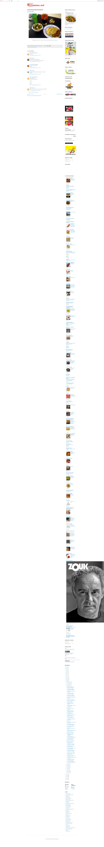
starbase (31, 87)
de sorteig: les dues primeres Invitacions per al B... (71, 756)
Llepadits (67, 342)
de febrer (68, 771)
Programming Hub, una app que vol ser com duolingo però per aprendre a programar (70, 380)
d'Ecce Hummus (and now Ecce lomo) (70, 726)
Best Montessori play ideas (69, 441)
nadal (66, 802)
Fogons (67, 386)
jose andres (67, 825)
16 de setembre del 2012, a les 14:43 (35, 55)
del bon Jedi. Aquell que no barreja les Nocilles (71, 687)
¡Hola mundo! (68, 347)
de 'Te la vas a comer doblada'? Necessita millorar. (70, 703)
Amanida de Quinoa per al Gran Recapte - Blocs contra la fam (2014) (73, 534)
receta (67, 795)
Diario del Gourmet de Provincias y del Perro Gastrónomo (69, 307)
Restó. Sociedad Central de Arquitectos (73, 628)
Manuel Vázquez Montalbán (70, 827)
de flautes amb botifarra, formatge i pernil (70, 742)
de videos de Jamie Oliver (70, 740)
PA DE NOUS (68, 269)
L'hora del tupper (68, 352)
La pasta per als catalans (70, 218)
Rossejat (67, 393)
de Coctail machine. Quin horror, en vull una (70, 717)
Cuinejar (67, 465)
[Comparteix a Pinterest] (50, 45)
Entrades (67, 159)
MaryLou (31, 70)
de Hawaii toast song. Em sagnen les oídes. (70, 746)
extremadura (68, 805)
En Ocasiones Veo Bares (70, 490)
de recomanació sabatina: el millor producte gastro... (71, 724)
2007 (67, 779)
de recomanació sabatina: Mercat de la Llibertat (70, 689)
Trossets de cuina (69, 553)
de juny (68, 766)
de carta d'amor (69, 707)
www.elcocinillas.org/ (69, 349)
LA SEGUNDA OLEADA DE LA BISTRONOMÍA (73, 309)
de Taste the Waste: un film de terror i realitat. (71, 706)
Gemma (31, 58)
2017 (67, 674)
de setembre (69, 685)
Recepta (67, 793)
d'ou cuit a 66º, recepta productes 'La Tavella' (70, 693)
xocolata (67, 816)
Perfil (66, 256)
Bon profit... (68, 404)
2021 (67, 669)
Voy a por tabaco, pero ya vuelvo (70, 623)
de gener (68, 772)
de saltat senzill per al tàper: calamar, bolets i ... (71, 754)
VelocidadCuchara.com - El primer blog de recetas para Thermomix (70, 636)
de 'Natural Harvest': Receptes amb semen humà (71, 731)
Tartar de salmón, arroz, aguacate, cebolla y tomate (73, 231)
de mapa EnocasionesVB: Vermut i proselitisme (70, 760)
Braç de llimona (68, 219)
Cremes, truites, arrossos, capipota (73, 369)
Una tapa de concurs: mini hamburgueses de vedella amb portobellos (70, 186)
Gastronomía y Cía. (69, 251)
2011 (67, 774)
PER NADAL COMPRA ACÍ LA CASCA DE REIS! (73, 395)
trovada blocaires (68, 823)
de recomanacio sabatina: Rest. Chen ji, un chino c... (71, 744)
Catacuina (67, 546)
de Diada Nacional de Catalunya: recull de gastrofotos (70, 734)
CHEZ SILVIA (68, 283)
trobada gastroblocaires (69, 803)
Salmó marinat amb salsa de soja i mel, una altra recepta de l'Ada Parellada (73, 225)
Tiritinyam (67, 411)
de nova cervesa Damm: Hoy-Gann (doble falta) (71, 748)
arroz (66, 814)
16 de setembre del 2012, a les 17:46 (35, 74)
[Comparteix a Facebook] (49, 45)
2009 (67, 776)
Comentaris (68, 161)
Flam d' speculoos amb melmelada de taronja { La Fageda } (73, 519)
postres (67, 801)
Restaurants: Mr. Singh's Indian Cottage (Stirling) (73, 548)
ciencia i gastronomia (69, 800)
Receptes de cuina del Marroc (70, 433)
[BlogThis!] (47, 45)
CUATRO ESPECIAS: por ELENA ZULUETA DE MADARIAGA (70, 508)
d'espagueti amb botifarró (70, 732)
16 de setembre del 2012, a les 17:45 (35, 67)
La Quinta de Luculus (69, 451)
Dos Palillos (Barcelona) (69, 473)
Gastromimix (68, 500)
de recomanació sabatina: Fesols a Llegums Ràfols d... (71, 762)
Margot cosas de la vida (69, 302)
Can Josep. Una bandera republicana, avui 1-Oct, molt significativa (73, 422)
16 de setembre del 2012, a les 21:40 (35, 90)
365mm (67, 346)
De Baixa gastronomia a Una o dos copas (73, 525)
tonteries (67, 799)
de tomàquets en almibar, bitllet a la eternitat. (71, 758)
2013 (67, 679)
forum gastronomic (68, 822)
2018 (67, 673)
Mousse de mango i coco (69, 401)
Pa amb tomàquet (69, 335)
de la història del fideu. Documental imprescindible (71, 737)
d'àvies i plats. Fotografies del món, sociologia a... (71, 701)
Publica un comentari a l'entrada (33, 92)
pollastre (67, 812)
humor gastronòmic (69, 794)
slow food (67, 826)
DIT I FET (67, 298)
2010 (67, 775)
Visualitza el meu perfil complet (67, 788)
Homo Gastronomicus (69, 560)
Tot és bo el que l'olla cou (70, 426)
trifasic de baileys (32, 52)
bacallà (67, 811)
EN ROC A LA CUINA (69, 177)
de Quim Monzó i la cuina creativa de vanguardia (70, 750)
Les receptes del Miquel (69, 229)
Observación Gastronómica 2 (70, 189)
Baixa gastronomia (69, 523)
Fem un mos (68, 211)
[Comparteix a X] (48, 45)
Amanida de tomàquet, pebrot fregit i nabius (73, 179)
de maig (68, 767)
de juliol (68, 765)
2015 (67, 677)
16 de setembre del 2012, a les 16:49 (35, 61)
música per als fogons (69, 809)
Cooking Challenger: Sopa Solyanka (73, 453)
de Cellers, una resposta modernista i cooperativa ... (71, 695)
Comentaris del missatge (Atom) (36, 95)
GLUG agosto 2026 (68, 190)
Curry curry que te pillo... (70, 472)
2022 (67, 668)
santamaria (67, 831)
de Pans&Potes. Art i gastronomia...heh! (70, 713)
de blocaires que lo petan (70, 699)
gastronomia (67, 815)
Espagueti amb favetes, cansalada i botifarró (70, 711)
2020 (67, 670)
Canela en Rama (68, 276)
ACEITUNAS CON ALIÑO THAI (72, 194)
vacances (67, 804)
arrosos (67, 810)
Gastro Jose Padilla (69, 493)
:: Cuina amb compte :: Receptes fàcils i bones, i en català (70, 323)
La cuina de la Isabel (33, 64)
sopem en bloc (68, 813)
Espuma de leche (73, 277)
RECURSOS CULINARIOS (70, 262)
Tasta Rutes (68, 374)
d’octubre (68, 684)
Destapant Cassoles (69, 458)
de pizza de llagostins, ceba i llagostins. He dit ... (71, 715)
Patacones (72, 466)
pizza (66, 824)
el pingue (67, 259)
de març (68, 770)
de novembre (69, 683)
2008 (67, 778)
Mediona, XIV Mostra (69, 350)
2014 (67, 678)
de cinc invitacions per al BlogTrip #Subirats (70, 739)
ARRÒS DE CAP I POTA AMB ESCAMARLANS (73, 428)
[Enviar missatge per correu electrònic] (44, 45)
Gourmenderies (68, 516)
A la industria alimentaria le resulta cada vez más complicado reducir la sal (70, 253)
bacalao (67, 821)
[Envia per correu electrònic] (46, 45)
